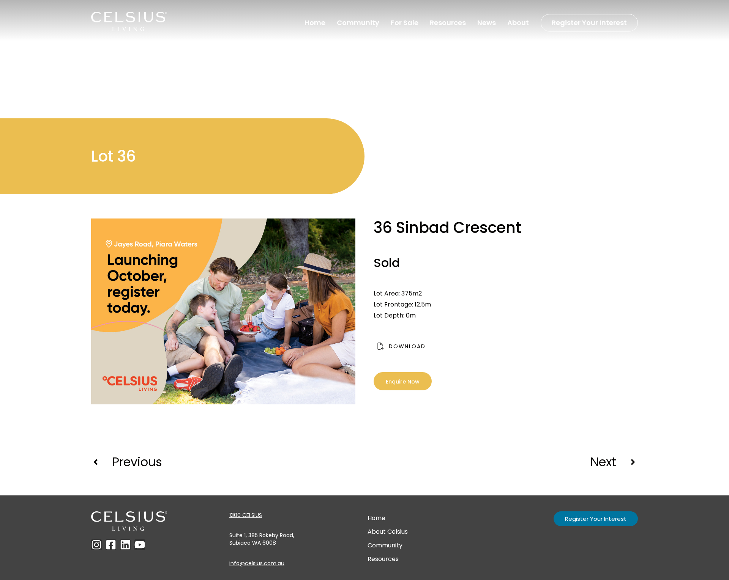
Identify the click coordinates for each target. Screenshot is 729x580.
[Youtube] (139, 544)
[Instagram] (96, 544)
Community (358, 22)
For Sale (404, 22)
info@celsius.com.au (256, 563)
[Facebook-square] (111, 544)
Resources (448, 22)
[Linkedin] (125, 544)
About (518, 22)
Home (315, 22)
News (486, 22)
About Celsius (388, 531)
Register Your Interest (589, 22)
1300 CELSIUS (245, 515)
